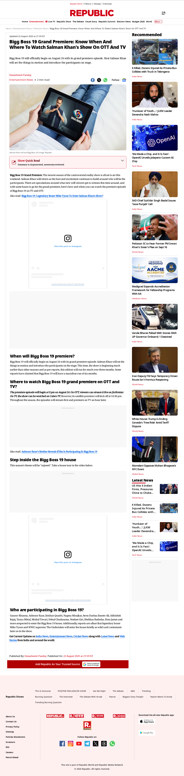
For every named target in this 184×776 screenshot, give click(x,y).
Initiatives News (139, 299)
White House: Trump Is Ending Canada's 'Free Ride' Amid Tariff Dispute (150, 422)
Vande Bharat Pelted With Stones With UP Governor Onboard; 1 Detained (154, 335)
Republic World (76, 4)
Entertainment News (21, 80)
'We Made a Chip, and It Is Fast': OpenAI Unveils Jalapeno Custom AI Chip (153, 157)
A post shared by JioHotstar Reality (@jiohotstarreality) (68, 600)
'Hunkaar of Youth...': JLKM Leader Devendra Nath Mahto (152, 112)
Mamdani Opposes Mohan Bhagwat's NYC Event (154, 467)
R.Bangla (97, 4)
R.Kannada (107, 4)
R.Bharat (87, 4)
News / (9, 29)
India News (137, 77)
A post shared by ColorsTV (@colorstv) (67, 284)
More (157, 21)
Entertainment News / (23, 29)
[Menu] (162, 13)
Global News (138, 474)
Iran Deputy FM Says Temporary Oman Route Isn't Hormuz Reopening (155, 378)
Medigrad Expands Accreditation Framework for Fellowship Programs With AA (153, 290)
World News (137, 252)
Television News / (41, 29)
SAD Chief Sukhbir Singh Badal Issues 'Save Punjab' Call (154, 202)
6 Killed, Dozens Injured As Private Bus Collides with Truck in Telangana (154, 70)
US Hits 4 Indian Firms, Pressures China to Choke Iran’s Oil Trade (142, 491)
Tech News (137, 166)
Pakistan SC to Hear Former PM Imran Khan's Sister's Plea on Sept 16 (154, 245)
